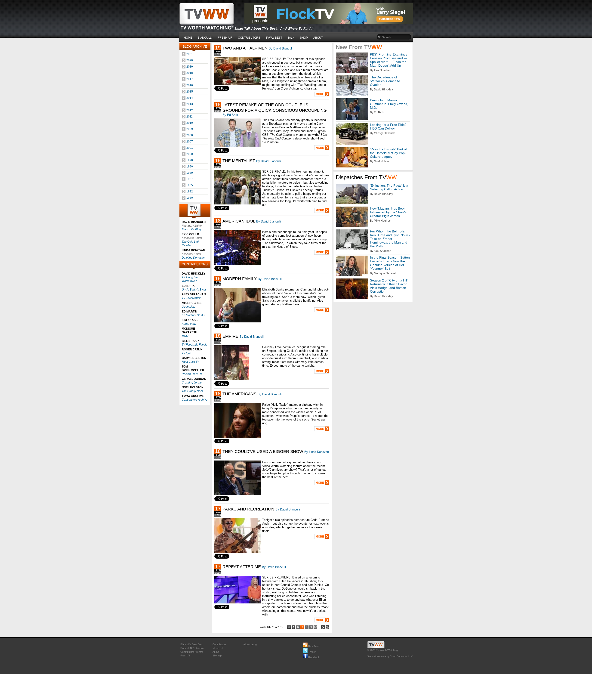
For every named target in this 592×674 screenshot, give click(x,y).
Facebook (314, 657)
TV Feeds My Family (194, 344)
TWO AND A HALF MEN (245, 48)
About (216, 651)
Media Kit (218, 648)
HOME (188, 37)
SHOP (304, 37)
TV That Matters (191, 298)
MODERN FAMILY (239, 278)
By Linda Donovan (316, 452)
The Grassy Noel (192, 391)
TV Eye (186, 353)
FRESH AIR (225, 37)
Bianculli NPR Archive (192, 648)
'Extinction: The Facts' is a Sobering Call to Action (389, 187)
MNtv (185, 336)
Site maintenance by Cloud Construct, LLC (390, 656)
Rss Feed (313, 646)
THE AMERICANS (239, 394)
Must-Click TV (190, 361)
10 (315, 627)
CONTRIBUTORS (249, 37)
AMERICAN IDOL (238, 221)
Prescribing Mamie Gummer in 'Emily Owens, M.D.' (389, 103)
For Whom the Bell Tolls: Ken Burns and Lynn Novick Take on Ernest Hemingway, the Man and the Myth (390, 238)
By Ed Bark (230, 115)
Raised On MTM (192, 374)
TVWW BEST (274, 37)
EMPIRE (230, 336)
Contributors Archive (194, 399)
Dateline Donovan (193, 257)
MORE (320, 94)
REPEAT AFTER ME (241, 566)
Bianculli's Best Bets (191, 644)
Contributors (219, 644)
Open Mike (188, 306)
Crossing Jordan (192, 382)
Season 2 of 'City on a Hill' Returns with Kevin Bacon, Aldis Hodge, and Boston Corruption (389, 285)
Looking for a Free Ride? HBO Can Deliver (388, 126)
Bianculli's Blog (191, 229)
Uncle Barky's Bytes (194, 289)
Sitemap (217, 655)
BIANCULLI (205, 37)
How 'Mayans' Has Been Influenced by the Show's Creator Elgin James (388, 212)
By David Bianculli (281, 48)
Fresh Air (185, 655)
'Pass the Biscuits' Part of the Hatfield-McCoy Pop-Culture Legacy (388, 152)
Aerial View (189, 323)
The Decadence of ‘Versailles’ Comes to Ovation (385, 81)
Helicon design (250, 644)
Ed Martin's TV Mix (193, 315)
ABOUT (318, 37)
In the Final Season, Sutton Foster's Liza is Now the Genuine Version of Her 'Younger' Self (390, 263)
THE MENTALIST (238, 160)
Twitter (312, 651)
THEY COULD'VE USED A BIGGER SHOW (262, 451)
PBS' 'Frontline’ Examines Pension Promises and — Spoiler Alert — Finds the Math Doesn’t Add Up (388, 60)
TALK (291, 37)
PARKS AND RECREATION (248, 509)
